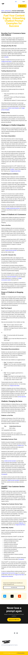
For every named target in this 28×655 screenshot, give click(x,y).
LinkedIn (6, 57)
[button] (16, 2)
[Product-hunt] (17, 633)
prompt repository (22, 396)
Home (2, 10)
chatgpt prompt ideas (14, 385)
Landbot (12, 169)
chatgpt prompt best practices (13, 208)
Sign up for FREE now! (14, 619)
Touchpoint (4, 474)
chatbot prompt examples (11, 250)
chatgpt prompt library (6, 61)
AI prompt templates (11, 276)
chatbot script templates (13, 108)
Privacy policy (21, 653)
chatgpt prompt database (7, 576)
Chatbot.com (21, 445)
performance (8, 10)
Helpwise (21, 523)
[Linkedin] (14, 633)
